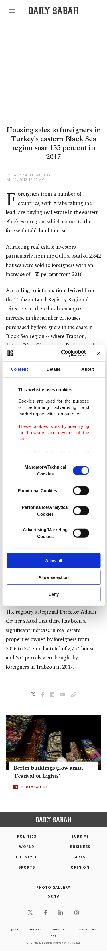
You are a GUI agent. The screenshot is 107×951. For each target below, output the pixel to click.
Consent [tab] (19, 368)
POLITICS (27, 836)
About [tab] (87, 368)
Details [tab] (53, 368)
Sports (27, 867)
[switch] (81, 490)
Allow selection (53, 577)
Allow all (53, 560)
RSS (53, 936)
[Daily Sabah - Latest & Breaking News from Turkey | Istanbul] (53, 11)
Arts (80, 857)
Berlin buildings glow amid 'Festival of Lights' (48, 772)
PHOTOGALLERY (34, 787)
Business (80, 846)
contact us (87, 929)
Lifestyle (26, 857)
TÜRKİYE (80, 836)
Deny (54, 593)
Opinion (80, 867)
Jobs (14, 929)
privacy (35, 929)
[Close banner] (98, 353)
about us (59, 929)
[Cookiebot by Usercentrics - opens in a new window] (64, 353)
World (26, 846)
